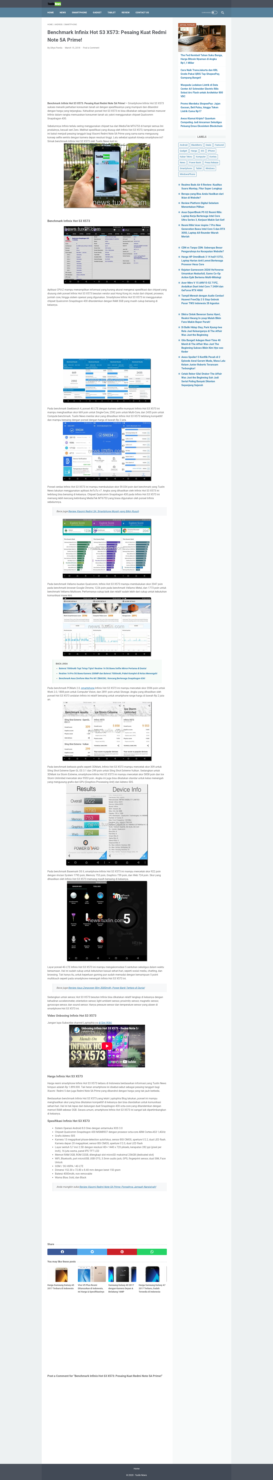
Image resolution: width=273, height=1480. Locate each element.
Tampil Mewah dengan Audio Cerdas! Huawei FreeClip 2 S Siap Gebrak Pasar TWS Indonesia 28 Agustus (202, 299)
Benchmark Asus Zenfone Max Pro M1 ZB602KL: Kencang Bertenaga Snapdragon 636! (102, 678)
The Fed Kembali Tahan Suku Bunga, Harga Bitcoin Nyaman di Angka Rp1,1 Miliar (202, 59)
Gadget (97, 12)
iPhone (211, 151)
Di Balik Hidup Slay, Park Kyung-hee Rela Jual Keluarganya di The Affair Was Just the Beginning (201, 331)
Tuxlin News (141, 1475)
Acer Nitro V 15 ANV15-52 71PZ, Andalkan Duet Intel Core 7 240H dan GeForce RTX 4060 (202, 286)
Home (50, 12)
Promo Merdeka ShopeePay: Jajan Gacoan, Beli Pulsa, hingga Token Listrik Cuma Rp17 (200, 107)
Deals (208, 145)
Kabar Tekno (186, 156)
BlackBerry (196, 145)
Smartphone (79, 12)
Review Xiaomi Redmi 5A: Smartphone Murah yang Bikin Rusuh (103, 511)
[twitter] (92, 1252)
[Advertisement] (107, 75)
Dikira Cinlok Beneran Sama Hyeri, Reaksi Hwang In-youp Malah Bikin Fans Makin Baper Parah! (201, 318)
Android (184, 145)
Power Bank (195, 162)
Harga (194, 151)
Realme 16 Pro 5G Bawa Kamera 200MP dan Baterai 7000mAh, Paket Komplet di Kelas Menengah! (108, 673)
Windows (210, 168)
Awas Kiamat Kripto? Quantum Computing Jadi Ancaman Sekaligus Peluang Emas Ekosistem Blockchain (201, 122)
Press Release (211, 162)
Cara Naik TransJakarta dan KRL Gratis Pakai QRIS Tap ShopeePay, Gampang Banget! (200, 74)
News (63, 12)
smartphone (87, 688)
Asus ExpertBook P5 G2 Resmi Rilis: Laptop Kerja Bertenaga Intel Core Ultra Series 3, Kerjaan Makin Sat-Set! (202, 216)
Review (126, 12)
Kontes (212, 156)
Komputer (201, 156)
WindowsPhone (187, 174)
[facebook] (62, 1252)
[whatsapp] (152, 1252)
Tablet (112, 12)
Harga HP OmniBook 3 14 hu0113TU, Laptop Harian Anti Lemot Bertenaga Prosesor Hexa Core (202, 260)
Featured (219, 145)
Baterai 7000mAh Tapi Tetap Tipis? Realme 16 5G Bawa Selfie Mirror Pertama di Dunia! (102, 668)
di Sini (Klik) (105, 1022)
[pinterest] (122, 1252)
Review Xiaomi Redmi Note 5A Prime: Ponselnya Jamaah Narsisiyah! (117, 1186)
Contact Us (142, 12)
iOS (202, 151)
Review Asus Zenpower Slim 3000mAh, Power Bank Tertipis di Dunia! (106, 987)
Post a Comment (91, 47)
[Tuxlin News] (56, 3)
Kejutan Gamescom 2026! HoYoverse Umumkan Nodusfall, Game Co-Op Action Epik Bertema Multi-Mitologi (202, 273)
